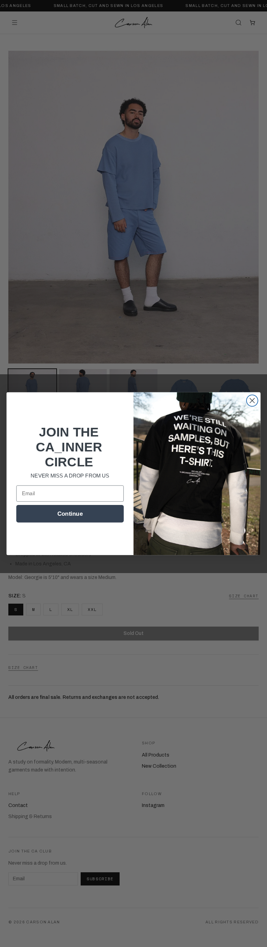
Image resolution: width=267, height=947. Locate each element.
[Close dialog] (252, 400)
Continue (70, 513)
